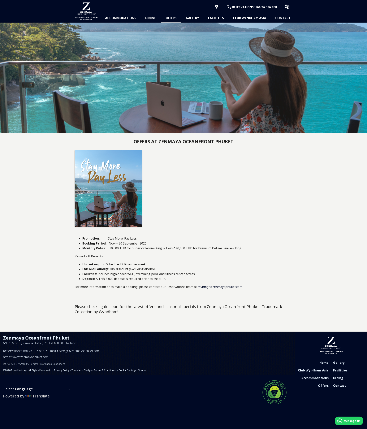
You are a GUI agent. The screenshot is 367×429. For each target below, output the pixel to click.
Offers (171, 18)
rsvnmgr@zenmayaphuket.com (220, 287)
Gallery (192, 18)
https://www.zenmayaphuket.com (26, 357)
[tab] (121, 18)
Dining (151, 18)
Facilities (216, 18)
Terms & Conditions (105, 370)
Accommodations (120, 18)
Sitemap (142, 370)
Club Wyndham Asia (249, 18)
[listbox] (37, 389)
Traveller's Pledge (81, 370)
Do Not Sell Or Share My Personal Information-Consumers (34, 364)
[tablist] (198, 18)
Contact (283, 18)
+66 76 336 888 (33, 351)
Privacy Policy (61, 370)
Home (324, 363)
